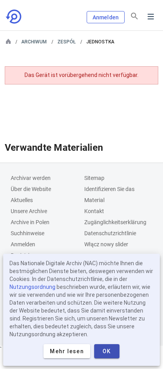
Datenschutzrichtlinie (110, 233)
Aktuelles (22, 200)
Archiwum (34, 42)
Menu (150, 16)
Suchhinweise (27, 233)
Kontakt (94, 211)
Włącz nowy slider (106, 244)
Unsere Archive (29, 211)
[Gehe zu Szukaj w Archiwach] (14, 16)
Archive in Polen (30, 222)
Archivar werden (31, 178)
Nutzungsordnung (32, 287)
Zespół (66, 42)
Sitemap (94, 178)
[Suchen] (134, 16)
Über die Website (31, 189)
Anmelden (106, 17)
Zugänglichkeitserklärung (115, 222)
